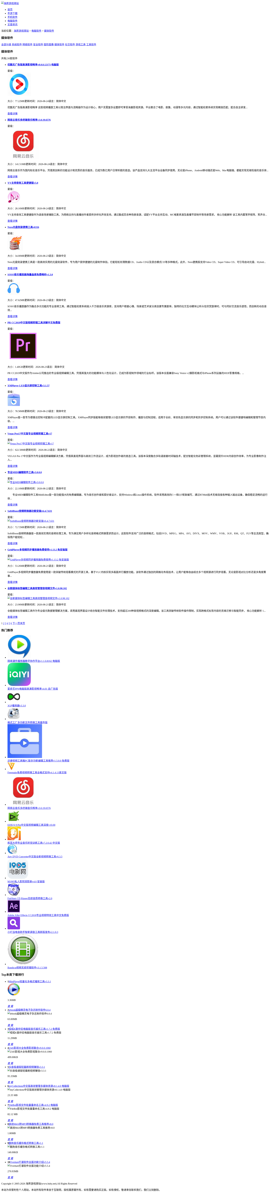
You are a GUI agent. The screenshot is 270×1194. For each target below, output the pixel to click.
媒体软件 (49, 30)
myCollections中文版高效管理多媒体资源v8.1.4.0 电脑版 (39, 1086)
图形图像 (49, 44)
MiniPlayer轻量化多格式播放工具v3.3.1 (30, 981)
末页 (22, 623)
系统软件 (17, 44)
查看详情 (13, 113)
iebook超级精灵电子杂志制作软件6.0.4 (29, 1010)
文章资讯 (13, 24)
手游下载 (13, 13)
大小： (11, 101)
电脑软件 (13, 20)
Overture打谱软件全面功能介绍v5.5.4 (30, 1162)
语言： (52, 101)
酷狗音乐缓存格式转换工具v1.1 (26, 1143)
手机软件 (13, 17)
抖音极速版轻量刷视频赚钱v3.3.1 (27, 1067)
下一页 (16, 623)
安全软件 (38, 44)
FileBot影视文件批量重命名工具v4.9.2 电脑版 (33, 1105)
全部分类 (6, 44)
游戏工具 (81, 44)
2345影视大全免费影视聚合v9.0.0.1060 (30, 1048)
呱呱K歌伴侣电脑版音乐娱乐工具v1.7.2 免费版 (34, 1029)
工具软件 (91, 44)
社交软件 (70, 44)
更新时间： (31, 101)
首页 (10, 9)
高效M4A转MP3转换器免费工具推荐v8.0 (31, 1124)
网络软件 (27, 44)
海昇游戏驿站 (21, 30)
